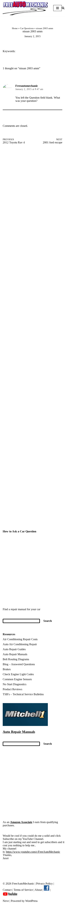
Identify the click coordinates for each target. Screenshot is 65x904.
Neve (6, 900)
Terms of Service (23, 889)
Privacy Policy (44, 883)
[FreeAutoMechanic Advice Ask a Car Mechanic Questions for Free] (25, 8)
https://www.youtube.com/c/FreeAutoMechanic (33, 851)
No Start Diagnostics (14, 684)
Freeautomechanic (26, 85)
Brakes (7, 669)
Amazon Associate (21, 822)
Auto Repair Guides (14, 649)
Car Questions (27, 28)
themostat (37, 51)
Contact (7, 889)
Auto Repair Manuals (15, 654)
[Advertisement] (32, 187)
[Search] (63, 8)
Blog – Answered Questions (19, 664)
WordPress (31, 900)
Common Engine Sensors (17, 679)
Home (15, 28)
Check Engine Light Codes (18, 674)
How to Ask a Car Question (19, 531)
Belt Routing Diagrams (16, 659)
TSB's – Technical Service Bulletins (23, 694)
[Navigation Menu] (57, 8)
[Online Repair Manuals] (25, 724)
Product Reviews (12, 689)
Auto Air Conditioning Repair (20, 644)
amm (22, 51)
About (39, 889)
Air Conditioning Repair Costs (20, 639)
